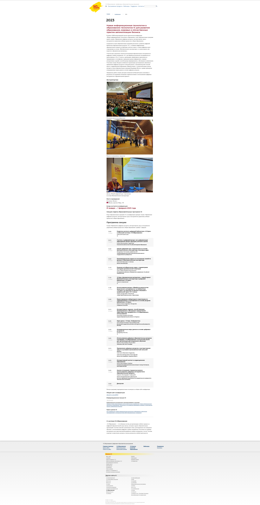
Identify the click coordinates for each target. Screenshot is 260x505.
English (133, 456)
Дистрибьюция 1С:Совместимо (138, 495)
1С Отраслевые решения (112, 479)
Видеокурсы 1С (109, 491)
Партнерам (134, 458)
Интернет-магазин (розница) (113, 472)
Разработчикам (135, 459)
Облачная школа (120, 448)
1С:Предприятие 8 (110, 477)
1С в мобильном (135, 488)
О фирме (108, 458)
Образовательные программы (138, 484)
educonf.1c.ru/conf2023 (112, 395)
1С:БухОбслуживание (111, 487)
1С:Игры (133, 485)
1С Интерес (134, 482)
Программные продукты (115, 6)
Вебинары (126, 6)
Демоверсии (109, 465)
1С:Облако (108, 493)
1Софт (132, 479)
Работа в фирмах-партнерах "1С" (114, 461)
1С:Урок (133, 490)
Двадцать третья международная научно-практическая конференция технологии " (129, 405)
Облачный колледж (121, 449)
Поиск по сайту (107, 449)
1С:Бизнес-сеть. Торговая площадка (139, 493)
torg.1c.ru (133, 487)
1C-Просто (133, 491)
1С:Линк (108, 484)
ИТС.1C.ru (108, 481)
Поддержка (134, 6)
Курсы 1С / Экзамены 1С (112, 470)
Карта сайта (106, 448)
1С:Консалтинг (109, 485)
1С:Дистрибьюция (135, 477)
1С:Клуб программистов (112, 488)
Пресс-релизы (109, 468)
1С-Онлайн (133, 481)
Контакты (141, 6)
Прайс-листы (109, 464)
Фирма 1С (109, 454)
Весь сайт (108, 456)
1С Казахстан (134, 461)
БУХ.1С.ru (108, 482)
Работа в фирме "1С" (111, 459)
